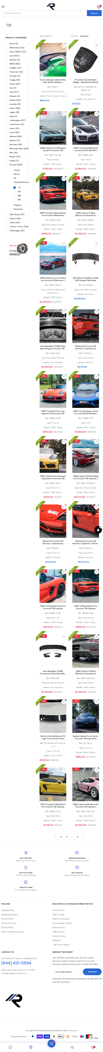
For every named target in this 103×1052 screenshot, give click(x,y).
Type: (43, 91)
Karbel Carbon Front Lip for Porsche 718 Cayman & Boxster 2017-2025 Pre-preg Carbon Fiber (85, 737)
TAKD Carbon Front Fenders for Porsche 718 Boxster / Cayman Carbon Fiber (53, 279)
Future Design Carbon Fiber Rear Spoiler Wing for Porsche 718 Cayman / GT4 (53, 81)
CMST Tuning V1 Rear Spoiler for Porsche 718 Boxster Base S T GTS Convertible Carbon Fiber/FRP (53, 214)
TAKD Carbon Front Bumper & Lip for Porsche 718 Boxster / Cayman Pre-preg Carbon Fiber (53, 149)
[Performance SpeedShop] (51, 7)
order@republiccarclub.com (13, 973)
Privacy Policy (7, 927)
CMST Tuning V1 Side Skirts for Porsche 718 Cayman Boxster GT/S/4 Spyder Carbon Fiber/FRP (52, 805)
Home (4, 28)
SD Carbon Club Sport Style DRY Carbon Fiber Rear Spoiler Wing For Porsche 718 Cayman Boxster (85, 279)
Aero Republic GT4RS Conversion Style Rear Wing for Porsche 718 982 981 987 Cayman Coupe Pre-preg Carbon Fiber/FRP (53, 672)
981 (19, 191)
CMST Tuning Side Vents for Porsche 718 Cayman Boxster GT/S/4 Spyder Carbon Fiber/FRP (53, 607)
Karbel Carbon (59, 927)
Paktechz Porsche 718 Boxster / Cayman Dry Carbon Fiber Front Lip (52, 542)
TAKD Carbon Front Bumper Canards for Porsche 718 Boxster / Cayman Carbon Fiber (53, 477)
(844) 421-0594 (16, 963)
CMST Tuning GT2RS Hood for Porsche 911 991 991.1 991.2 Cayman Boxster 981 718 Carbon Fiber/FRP (85, 149)
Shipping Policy (8, 910)
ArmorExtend (58, 910)
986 (19, 195)
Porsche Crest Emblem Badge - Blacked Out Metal (85, 81)
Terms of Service (8, 923)
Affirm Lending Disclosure (12, 932)
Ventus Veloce (59, 936)
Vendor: (43, 96)
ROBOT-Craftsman (61, 919)
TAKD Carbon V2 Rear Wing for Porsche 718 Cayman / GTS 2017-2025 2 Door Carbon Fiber (85, 477)
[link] (63, 45)
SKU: (49, 87)
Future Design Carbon (62, 923)
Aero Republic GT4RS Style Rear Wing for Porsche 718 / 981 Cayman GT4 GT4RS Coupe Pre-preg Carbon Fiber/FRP (53, 347)
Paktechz (57, 940)
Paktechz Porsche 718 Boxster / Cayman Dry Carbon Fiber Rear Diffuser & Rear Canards (85, 347)
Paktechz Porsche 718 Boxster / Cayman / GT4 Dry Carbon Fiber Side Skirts (86, 542)
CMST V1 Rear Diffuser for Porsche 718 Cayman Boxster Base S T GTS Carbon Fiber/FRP (85, 607)
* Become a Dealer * (62, 944)
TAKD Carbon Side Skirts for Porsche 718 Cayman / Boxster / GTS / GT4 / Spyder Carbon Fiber (85, 805)
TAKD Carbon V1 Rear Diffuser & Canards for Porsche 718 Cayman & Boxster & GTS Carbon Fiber (86, 214)
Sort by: (74, 36)
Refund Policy (7, 919)
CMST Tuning (58, 914)
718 (19, 187)
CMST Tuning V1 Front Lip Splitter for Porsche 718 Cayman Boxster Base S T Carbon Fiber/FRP (53, 412)
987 (19, 199)
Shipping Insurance (9, 914)
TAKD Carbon (58, 932)
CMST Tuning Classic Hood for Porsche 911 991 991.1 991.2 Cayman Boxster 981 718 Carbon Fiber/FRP (85, 412)
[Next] (83, 836)
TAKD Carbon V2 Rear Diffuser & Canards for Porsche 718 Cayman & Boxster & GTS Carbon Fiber (86, 672)
